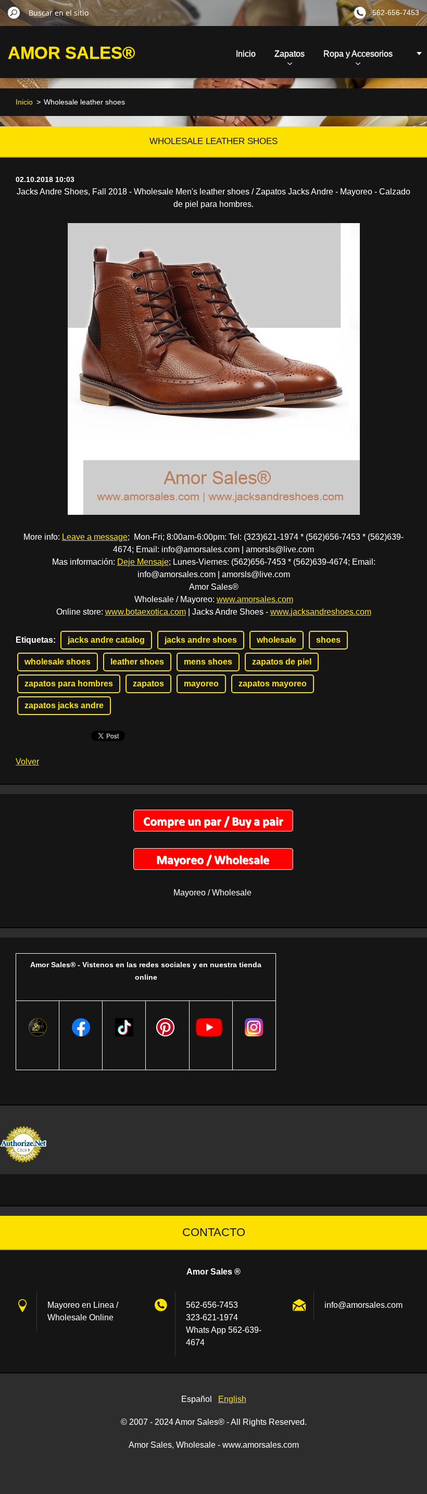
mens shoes (208, 661)
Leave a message (95, 536)
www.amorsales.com (255, 599)
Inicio (246, 53)
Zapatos (289, 53)
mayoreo (201, 683)
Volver (27, 761)
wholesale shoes (57, 661)
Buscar (14, 12)
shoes (328, 639)
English (232, 1399)
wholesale (276, 639)
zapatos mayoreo (272, 683)
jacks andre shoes (201, 639)
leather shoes (137, 661)
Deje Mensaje (143, 561)
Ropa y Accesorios (358, 53)
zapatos (148, 683)
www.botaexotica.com (145, 611)
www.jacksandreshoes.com (320, 611)
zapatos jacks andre (64, 705)
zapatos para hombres (68, 683)
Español (196, 1399)
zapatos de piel (281, 661)
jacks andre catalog (106, 639)
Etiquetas (34, 639)
